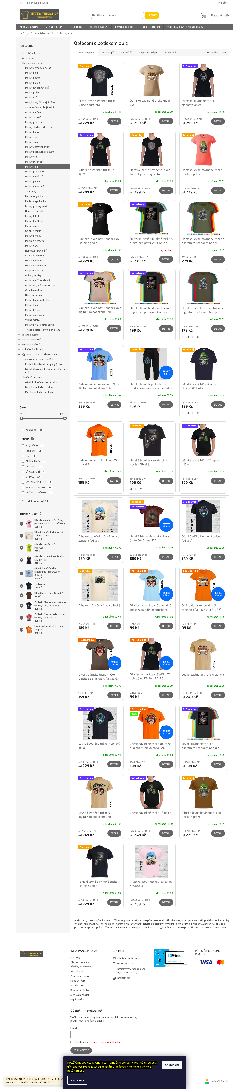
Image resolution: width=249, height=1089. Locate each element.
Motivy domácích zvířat (38, 68)
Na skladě (34, 430)
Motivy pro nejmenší (36, 206)
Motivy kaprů (32, 132)
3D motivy (30, 191)
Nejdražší (126, 53)
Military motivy (33, 275)
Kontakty (75, 957)
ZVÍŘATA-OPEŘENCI (38, 482)
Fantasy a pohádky (35, 201)
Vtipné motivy (32, 320)
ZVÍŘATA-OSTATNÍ (38, 487)
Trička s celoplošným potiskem (42, 330)
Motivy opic (31, 167)
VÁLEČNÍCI (33, 467)
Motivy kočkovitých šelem (39, 152)
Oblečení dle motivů (33, 63)
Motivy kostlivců (34, 221)
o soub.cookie (78, 985)
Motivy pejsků (33, 83)
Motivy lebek (32, 216)
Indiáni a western (34, 241)
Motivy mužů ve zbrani (37, 280)
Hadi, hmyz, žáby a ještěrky (40, 102)
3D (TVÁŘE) (34, 446)
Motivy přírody (33, 236)
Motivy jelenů (32, 181)
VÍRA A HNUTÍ (35, 472)
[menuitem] (29, 27)
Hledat (152, 15)
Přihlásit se (81, 1050)
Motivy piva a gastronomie (39, 325)
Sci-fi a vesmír (33, 231)
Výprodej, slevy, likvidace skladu (40, 354)
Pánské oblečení (31, 344)
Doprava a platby (79, 990)
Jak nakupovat (78, 971)
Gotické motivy (33, 290)
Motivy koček (32, 78)
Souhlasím (172, 1065)
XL (198, 337)
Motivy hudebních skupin (38, 300)
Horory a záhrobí (34, 211)
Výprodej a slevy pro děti (39, 359)
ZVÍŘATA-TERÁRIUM (38, 493)
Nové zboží (28, 58)
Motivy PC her (32, 310)
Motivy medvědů (34, 162)
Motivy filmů (32, 305)
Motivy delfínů (33, 112)
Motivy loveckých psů (37, 88)
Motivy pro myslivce (36, 172)
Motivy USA (31, 246)
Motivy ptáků (32, 93)
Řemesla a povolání (36, 251)
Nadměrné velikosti (32, 349)
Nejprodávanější (148, 53)
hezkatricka (123, 978)
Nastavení (77, 1080)
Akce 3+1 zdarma (31, 53)
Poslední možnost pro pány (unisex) (45, 364)
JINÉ (30, 456)
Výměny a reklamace (81, 967)
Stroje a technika (34, 256)
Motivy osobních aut (36, 266)
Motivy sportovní (34, 315)
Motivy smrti (32, 226)
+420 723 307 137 (126, 963)
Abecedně (170, 53)
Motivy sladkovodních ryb (39, 127)
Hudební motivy (33, 295)
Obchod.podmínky (80, 962)
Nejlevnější (108, 53)
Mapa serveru (78, 981)
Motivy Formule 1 (34, 261)
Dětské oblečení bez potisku (41, 382)
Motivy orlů (31, 97)
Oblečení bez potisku (33, 377)
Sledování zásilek (80, 995)
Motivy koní (31, 73)
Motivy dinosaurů (34, 186)
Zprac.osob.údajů (80, 976)
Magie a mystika (34, 196)
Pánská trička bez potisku (39, 392)
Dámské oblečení (31, 339)
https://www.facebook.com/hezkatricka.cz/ (131, 970)
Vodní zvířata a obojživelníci (40, 107)
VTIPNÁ (33, 477)
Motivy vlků (31, 157)
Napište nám (77, 999)
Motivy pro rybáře (35, 122)
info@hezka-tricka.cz (129, 958)
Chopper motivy (34, 270)
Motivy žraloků (33, 117)
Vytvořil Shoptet (220, 1081)
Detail (114, 121)
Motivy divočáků (34, 176)
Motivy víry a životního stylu (40, 285)
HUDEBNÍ (33, 451)
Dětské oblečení (31, 335)
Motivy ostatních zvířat (37, 147)
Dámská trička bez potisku (39, 387)
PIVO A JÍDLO (35, 461)
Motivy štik (31, 137)
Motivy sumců (32, 142)
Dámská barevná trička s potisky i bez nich (46, 370)
